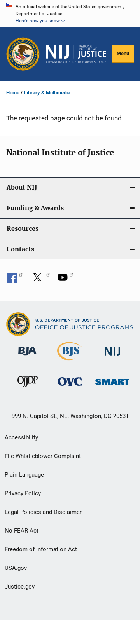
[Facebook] (14, 280)
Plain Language (24, 474)
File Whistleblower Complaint (43, 456)
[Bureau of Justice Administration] (27, 357)
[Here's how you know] (70, 13)
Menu (123, 53)
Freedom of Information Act (41, 549)
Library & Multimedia (47, 93)
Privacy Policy (23, 493)
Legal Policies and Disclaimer (43, 512)
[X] (40, 280)
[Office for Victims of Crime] (70, 387)
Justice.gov (20, 586)
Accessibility (21, 437)
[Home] (76, 54)
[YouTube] (65, 280)
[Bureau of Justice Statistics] (69, 361)
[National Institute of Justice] (112, 357)
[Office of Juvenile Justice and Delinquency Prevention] (28, 388)
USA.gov (16, 567)
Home (12, 93)
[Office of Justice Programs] (23, 54)
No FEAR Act (21, 530)
